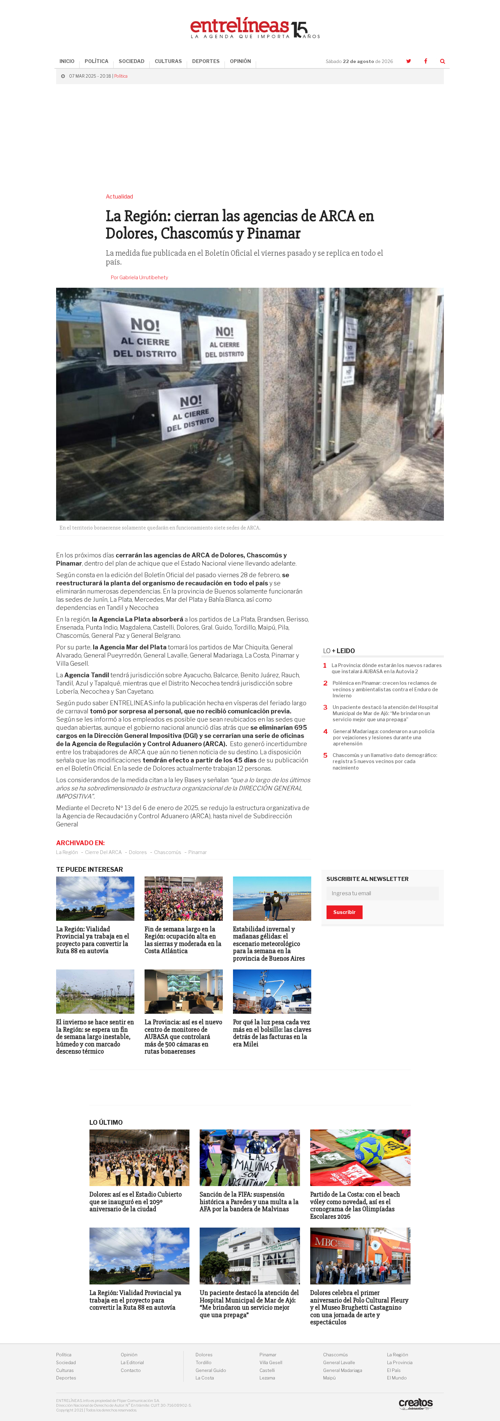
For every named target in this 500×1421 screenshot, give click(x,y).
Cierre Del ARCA (103, 852)
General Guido (211, 1370)
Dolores (138, 852)
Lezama (267, 1377)
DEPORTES (206, 61)
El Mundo (397, 1377)
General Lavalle (339, 1362)
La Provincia (400, 1362)
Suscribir (344, 912)
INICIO (67, 61)
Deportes (66, 1377)
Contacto (131, 1370)
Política (121, 76)
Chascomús (167, 852)
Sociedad (66, 1362)
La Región (67, 852)
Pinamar (197, 852)
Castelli (267, 1370)
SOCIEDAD (132, 61)
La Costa (205, 1377)
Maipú (329, 1377)
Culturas (65, 1370)
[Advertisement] (250, 138)
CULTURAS (168, 61)
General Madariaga (342, 1370)
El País (394, 1370)
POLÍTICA (97, 61)
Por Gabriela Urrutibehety (139, 277)
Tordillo (204, 1362)
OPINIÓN (240, 61)
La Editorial (132, 1362)
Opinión (129, 1354)
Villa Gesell (271, 1362)
